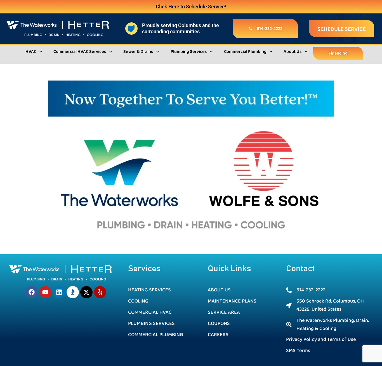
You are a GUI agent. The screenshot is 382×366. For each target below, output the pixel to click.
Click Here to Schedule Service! (191, 7)
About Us (293, 51)
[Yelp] (100, 292)
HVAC (30, 51)
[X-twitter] (86, 292)
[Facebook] (31, 292)
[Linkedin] (59, 292)
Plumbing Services (189, 51)
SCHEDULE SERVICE (341, 29)
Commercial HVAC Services (79, 51)
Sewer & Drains (138, 51)
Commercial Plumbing (245, 51)
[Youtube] (45, 292)
